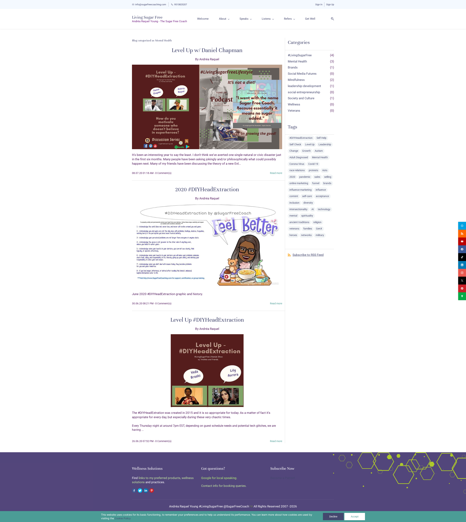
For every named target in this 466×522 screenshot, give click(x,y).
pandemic (304, 176)
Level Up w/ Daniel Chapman (207, 50)
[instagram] (462, 273)
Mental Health (297, 61)
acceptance (322, 196)
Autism (319, 150)
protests (313, 170)
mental (293, 215)
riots (324, 170)
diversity (308, 202)
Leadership (325, 144)
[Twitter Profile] (140, 490)
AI (312, 209)
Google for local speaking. (219, 478)
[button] (331, 18)
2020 (292, 176)
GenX (319, 228)
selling (327, 176)
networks (306, 235)
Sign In (318, 4)
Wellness (294, 104)
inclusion (294, 202)
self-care (307, 196)
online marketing (298, 183)
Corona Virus (296, 163)
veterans (294, 228)
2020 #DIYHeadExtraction (207, 189)
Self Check (295, 144)
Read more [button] (276, 173)
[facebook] (462, 249)
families (307, 228)
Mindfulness (296, 80)
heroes (293, 235)
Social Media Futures (302, 73)
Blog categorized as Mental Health (152, 40)
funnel (315, 183)
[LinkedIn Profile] (146, 490)
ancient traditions (299, 222)
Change (293, 150)
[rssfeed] (462, 234)
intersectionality (298, 209)
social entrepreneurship (304, 92)
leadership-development (304, 86)
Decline (333, 516)
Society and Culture (301, 98)
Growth (306, 150)
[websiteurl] (462, 226)
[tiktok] (462, 257)
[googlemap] (462, 296)
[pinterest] (462, 288)
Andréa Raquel (209, 59)
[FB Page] (134, 490)
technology (324, 209)
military (320, 235)
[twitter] (462, 280)
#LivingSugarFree (300, 55)
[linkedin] (462, 265)
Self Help (321, 137)
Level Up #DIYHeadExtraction (207, 319)
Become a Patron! (282, 478)
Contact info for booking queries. (223, 486)
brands (327, 183)
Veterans (294, 110)
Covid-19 (313, 163)
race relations (297, 170)
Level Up (310, 144)
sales (317, 176)
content (293, 196)
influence (321, 189)
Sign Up (330, 4)
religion (317, 222)
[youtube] (462, 241)
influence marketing (300, 189)
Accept (355, 516)
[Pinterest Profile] (151, 490)
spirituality (307, 215)
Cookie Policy (123, 518)
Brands (293, 67)
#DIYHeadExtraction (301, 137)
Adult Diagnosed (298, 157)
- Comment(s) (162, 173)
